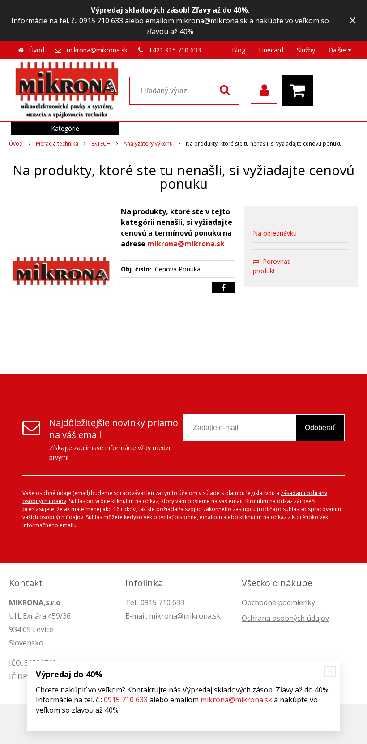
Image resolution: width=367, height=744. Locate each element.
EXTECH (101, 143)
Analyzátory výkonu (148, 143)
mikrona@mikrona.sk (212, 21)
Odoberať (320, 427)
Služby (306, 50)
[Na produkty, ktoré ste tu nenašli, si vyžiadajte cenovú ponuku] (61, 273)
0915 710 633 (101, 21)
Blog (238, 50)
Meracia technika (57, 143)
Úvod (36, 50)
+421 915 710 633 (175, 50)
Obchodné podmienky (278, 602)
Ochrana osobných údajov (285, 618)
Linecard (271, 50)
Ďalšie (338, 50)
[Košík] (299, 90)
